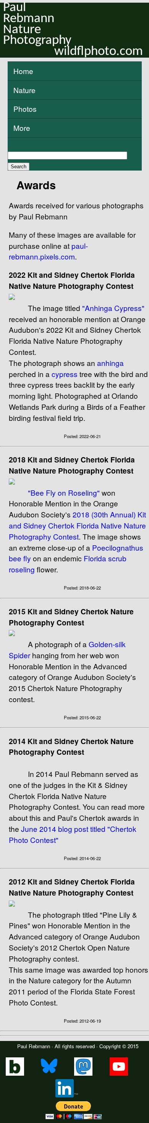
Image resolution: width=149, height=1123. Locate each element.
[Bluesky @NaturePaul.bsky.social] (49, 1073)
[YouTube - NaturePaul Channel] (119, 1073)
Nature (24, 90)
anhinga (110, 363)
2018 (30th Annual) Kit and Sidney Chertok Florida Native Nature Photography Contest (77, 525)
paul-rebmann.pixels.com (48, 251)
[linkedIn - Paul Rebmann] (66, 1095)
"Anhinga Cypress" (113, 308)
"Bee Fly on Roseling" (64, 492)
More (21, 127)
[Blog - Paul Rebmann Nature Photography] (15, 1073)
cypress (65, 374)
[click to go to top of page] (74, 446)
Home (23, 71)
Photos (25, 108)
